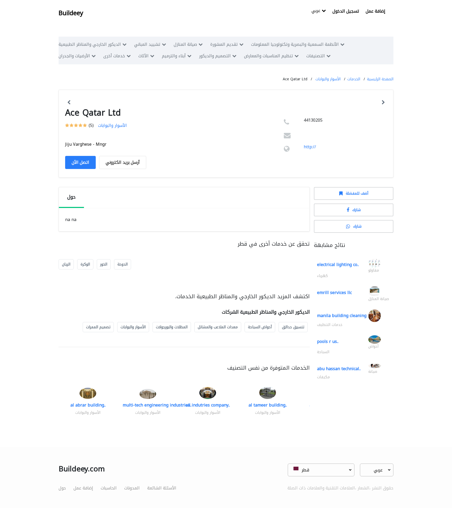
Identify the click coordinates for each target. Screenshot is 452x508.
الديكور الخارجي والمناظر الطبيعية (90, 44)
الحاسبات (109, 488)
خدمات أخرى (114, 56)
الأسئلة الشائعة (161, 488)
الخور (103, 264)
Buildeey (71, 13)
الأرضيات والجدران (74, 56)
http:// (310, 147)
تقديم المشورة (224, 44)
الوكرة (85, 264)
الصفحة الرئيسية (380, 79)
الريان (66, 264)
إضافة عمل (375, 11)
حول (62, 488)
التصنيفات (315, 56)
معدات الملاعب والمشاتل (218, 327)
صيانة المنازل (185, 44)
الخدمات (353, 79)
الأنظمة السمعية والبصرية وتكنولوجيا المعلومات (295, 44)
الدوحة (122, 264)
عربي (317, 11)
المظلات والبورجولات (172, 327)
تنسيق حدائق (293, 327)
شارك (356, 209)
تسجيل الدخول (345, 11)
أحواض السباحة (260, 327)
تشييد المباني (147, 44)
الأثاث (143, 56)
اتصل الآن (80, 162)
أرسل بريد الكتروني (123, 162)
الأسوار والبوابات (328, 79)
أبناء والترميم (174, 56)
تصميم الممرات (98, 327)
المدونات (132, 488)
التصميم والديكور (215, 56)
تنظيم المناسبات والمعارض (268, 56)
